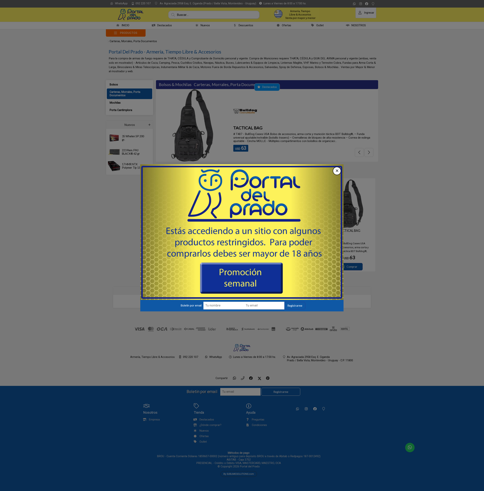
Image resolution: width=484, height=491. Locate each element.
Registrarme (294, 305)
